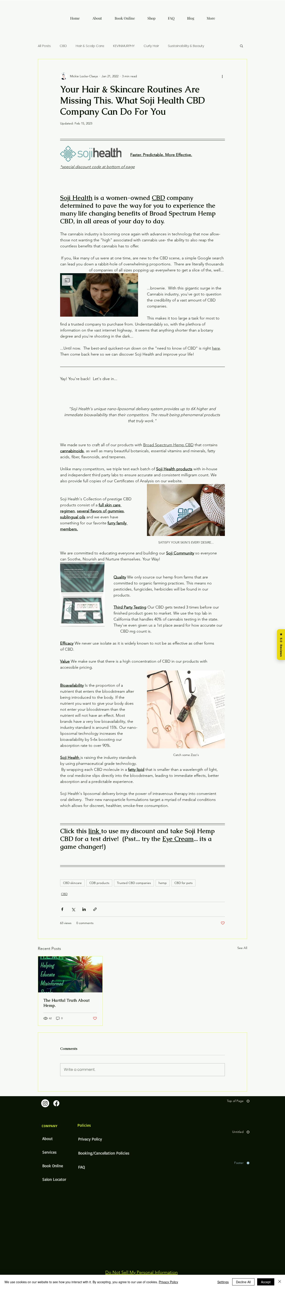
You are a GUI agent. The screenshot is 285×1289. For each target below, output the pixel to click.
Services (49, 1152)
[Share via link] (95, 909)
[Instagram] (45, 1103)
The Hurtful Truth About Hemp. (66, 1003)
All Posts (44, 45)
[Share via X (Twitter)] (73, 909)
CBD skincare (72, 883)
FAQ (81, 1167)
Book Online (52, 1165)
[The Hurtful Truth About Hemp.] (70, 974)
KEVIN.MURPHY (124, 45)
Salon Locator (54, 1179)
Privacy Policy (90, 1138)
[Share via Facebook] (62, 909)
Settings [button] (223, 1282)
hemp (163, 883)
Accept (266, 1282)
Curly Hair (151, 45)
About (47, 1138)
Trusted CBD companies (134, 883)
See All (242, 948)
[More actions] (222, 76)
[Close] (279, 1281)
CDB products (99, 883)
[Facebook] (56, 1103)
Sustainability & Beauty (186, 45)
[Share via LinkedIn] (84, 909)
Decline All (243, 1282)
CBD (63, 45)
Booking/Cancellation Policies (94, 1153)
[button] (241, 45)
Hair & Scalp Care (90, 45)
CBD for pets (183, 883)
